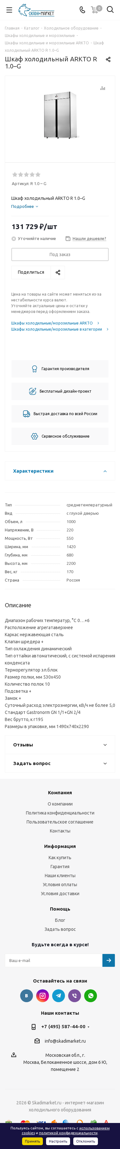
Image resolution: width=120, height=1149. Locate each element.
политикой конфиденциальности (68, 1133)
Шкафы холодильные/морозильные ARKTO (52, 323)
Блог (60, 920)
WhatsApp (90, 995)
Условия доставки (60, 893)
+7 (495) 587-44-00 (63, 1026)
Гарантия (60, 866)
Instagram (42, 995)
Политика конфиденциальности (60, 812)
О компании (60, 803)
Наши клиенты (60, 875)
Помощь (60, 909)
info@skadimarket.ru (65, 1041)
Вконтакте (26, 995)
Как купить (60, 857)
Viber (74, 995)
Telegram (58, 995)
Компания (60, 792)
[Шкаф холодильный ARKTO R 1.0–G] (60, 116)
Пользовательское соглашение (60, 821)
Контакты (60, 830)
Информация (60, 846)
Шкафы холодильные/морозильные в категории (56, 329)
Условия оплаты (60, 884)
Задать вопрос (60, 929)
